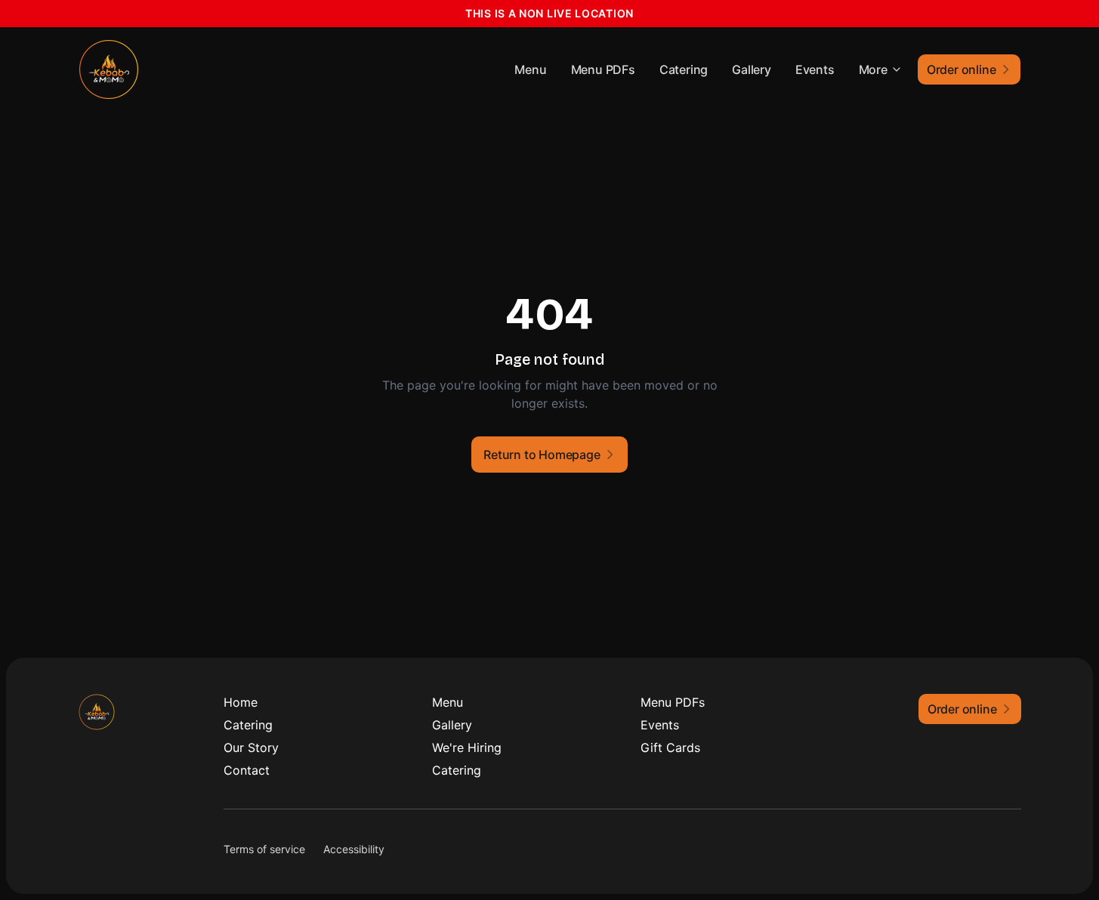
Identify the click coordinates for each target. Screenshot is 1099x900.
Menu (530, 69)
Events (815, 69)
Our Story (251, 747)
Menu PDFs (603, 69)
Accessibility (353, 849)
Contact (247, 770)
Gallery (751, 69)
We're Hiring (467, 747)
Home (241, 702)
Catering (683, 69)
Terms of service (264, 849)
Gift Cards (670, 747)
